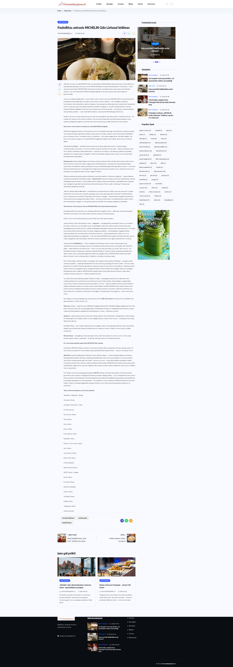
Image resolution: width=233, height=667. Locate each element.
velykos (157, 200)
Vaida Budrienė (144, 200)
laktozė (153, 163)
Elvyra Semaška (144, 147)
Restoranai (151, 4)
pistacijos (165, 175)
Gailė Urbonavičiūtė (160, 147)
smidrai (165, 187)
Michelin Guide (144, 171)
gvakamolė (157, 155)
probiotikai (143, 179)
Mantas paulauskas (145, 167)
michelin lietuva (67, 522)
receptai (158, 183)
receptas (143, 187)
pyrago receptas (145, 183)
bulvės (142, 134)
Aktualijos (109, 4)
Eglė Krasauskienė (161, 142)
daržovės (163, 134)
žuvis (141, 204)
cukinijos (152, 134)
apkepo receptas (145, 130)
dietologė (143, 138)
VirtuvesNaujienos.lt (68, 591)
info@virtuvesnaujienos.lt (67, 636)
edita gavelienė (145, 142)
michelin (159, 167)
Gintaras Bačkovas (145, 151)
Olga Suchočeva (159, 171)
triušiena (157, 196)
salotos (154, 187)
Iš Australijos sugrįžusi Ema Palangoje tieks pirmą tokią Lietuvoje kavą (162, 102)
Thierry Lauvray (144, 196)
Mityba (131, 4)
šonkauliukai (168, 200)
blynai (169, 130)
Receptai (121, 4)
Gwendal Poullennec (68, 518)
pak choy (153, 175)
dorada (154, 138)
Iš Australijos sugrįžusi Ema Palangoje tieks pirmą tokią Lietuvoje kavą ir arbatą (155, 48)
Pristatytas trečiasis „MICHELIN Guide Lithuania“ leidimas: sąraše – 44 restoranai (161, 115)
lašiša (163, 163)
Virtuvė (140, 4)
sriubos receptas (154, 192)
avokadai (158, 130)
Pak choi (142, 175)
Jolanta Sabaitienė (145, 159)
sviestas (167, 192)
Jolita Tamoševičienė (162, 159)
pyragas (155, 179)
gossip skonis (144, 155)
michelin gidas (83, 518)
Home (59, 11)
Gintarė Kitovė (161, 151)
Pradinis (99, 4)
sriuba (142, 192)
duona (163, 138)
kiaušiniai (142, 163)
